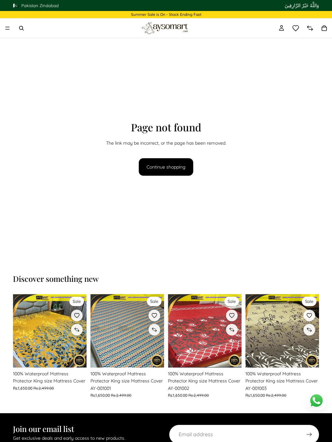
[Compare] (310, 28)
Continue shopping (166, 167)
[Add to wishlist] (77, 315)
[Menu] (7, 28)
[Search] (21, 28)
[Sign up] (309, 434)
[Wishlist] (296, 28)
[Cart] (324, 28)
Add (159, 357)
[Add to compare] (77, 330)
